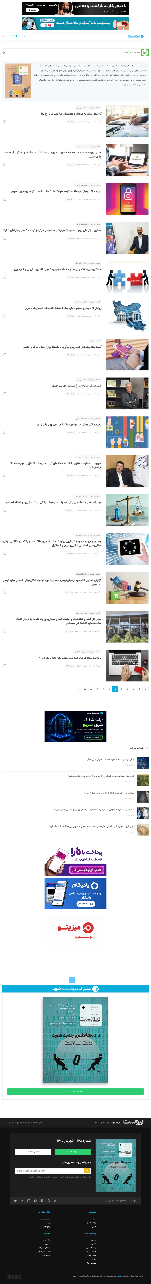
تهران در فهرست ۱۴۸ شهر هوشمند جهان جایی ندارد (110, 759)
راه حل (93, 1259)
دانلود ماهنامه (72, 1151)
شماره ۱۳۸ (70, 666)
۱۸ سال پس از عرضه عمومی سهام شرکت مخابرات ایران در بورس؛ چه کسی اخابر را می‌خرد (93, 810)
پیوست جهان (91, 1263)
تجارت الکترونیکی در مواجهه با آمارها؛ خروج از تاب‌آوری (69, 424)
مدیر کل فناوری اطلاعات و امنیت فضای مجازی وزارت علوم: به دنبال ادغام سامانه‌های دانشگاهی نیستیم (58, 621)
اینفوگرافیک (46, 1226)
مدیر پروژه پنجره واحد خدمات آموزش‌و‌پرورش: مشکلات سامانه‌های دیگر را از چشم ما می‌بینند (53, 154)
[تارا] (75, 860)
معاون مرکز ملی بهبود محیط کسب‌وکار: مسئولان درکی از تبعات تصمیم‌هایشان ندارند (52, 230)
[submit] (87, 1170)
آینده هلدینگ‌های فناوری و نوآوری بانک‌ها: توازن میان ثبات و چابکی (62, 347)
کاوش (94, 1226)
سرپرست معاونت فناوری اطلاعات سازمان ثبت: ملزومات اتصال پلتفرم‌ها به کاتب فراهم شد (54, 465)
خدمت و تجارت (95, 107)
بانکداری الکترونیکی (81, 263)
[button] (148, 36)
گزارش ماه (92, 1243)
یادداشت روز (91, 1222)
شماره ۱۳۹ (69, 510)
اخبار (94, 1219)
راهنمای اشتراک (45, 1247)
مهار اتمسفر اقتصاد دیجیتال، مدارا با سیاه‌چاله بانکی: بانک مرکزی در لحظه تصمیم (53, 502)
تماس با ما (47, 1243)
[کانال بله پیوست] (75, 23)
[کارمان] (75, 967)
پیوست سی (46, 1222)
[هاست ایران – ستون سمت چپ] (75, 726)
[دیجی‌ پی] (75, 8)
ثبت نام (12, 36)
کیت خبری (47, 1255)
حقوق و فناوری (90, 1255)
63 (84, 689)
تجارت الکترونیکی (81, 185)
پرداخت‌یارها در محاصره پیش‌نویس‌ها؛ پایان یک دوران (69, 658)
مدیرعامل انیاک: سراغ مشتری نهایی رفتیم (76, 385)
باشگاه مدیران (91, 1247)
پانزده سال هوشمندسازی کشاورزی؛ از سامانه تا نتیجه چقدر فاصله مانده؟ (101, 776)
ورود (24, 36)
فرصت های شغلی (44, 1251)
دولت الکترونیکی (81, 107)
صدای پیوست (45, 1219)
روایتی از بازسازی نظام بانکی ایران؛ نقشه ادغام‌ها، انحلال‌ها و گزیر (63, 308)
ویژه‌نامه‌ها (47, 1240)
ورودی (93, 1240)
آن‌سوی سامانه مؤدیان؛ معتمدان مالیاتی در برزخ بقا (71, 113)
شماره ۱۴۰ (70, 316)
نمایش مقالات (33, 1151)
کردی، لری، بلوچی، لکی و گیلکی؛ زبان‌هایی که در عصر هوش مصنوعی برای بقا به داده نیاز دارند (92, 826)
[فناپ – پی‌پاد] (75, 893)
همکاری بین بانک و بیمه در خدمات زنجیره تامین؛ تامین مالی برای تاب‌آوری (57, 269)
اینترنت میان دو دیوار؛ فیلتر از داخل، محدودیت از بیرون (109, 793)
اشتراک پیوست (75, 1091)
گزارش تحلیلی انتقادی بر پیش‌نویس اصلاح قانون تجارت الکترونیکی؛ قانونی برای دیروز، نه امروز (52, 582)
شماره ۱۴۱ (71, 122)
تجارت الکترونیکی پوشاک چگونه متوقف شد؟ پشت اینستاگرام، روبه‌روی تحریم (56, 191)
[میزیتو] (75, 932)
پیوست (119, 1276)
